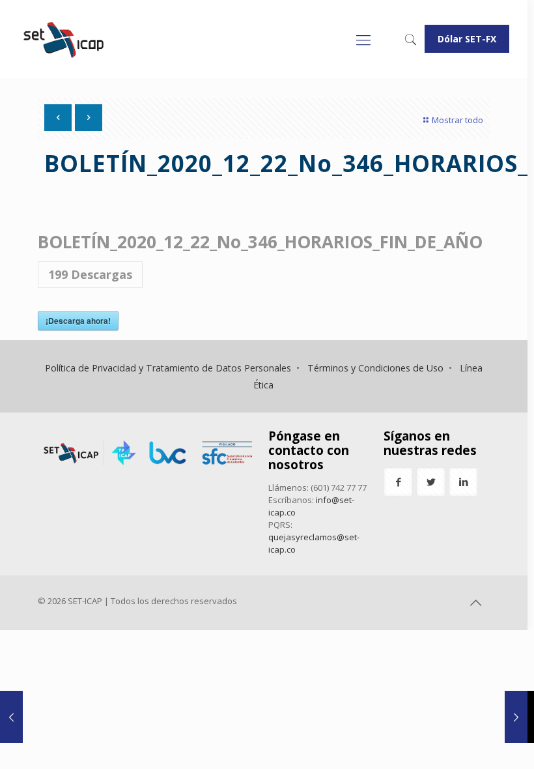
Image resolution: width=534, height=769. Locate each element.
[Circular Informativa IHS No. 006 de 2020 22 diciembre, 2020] (516, 717)
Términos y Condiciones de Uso (375, 368)
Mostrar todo (457, 120)
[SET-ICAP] (62, 39)
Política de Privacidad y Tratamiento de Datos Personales (168, 368)
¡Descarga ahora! (78, 320)
